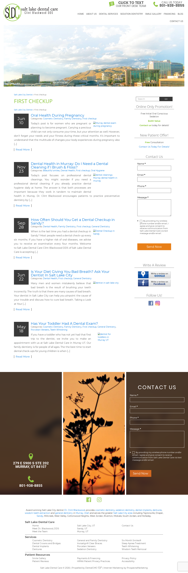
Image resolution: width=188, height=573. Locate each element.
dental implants (143, 510)
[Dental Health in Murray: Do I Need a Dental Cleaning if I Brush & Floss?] (106, 182)
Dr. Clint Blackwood (74, 510)
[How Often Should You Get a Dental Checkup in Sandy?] (106, 239)
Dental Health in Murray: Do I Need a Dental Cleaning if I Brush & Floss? (69, 165)
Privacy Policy (129, 558)
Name (141, 163)
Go (166, 99)
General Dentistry (101, 226)
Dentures (37, 549)
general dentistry (64, 513)
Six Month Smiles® (131, 540)
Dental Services (108, 14)
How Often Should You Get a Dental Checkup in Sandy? (73, 221)
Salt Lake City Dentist (23, 95)
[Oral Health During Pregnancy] (106, 124)
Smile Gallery (153, 14)
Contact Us (176, 21)
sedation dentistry (125, 510)
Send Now (154, 247)
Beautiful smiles (51, 170)
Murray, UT (82, 531)
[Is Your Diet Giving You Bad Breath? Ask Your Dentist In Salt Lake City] (106, 290)
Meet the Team (40, 531)
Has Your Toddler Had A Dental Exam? (64, 323)
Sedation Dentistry (131, 14)
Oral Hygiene (97, 170)
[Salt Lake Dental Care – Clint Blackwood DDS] (31, 12)
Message (142, 197)
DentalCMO (91, 568)
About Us (91, 14)
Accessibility (128, 561)
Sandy (40, 516)
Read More (23, 149)
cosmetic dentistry (105, 510)
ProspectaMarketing (137, 568)
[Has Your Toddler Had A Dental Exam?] (106, 344)
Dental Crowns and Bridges (46, 543)
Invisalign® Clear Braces (89, 543)
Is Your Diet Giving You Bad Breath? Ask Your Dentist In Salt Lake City (70, 273)
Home (81, 14)
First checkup (89, 118)
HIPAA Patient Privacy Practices (93, 561)
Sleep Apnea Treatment (134, 543)
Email (141, 174)
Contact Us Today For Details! (154, 146)
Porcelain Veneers (40, 329)
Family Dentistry (73, 118)
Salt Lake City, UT (86, 525)
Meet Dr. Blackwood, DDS (45, 528)
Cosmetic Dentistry (53, 118)
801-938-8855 (30, 485)
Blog (180, 14)
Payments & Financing (88, 558)
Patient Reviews (40, 561)
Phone (141, 186)
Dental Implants (40, 546)
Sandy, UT (82, 528)
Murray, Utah (82, 513)
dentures (157, 510)
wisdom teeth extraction (37, 513)
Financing (169, 14)
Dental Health (68, 170)
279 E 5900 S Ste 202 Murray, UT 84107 (31, 465)
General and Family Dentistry (92, 540)
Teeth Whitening (58, 329)
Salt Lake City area (122, 513)
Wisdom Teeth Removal (134, 549)
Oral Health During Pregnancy (57, 115)
